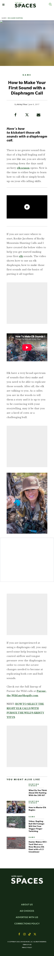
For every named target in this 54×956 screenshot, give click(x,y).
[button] (3, 4)
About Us (27, 904)
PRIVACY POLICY (27, 947)
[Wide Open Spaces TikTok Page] (29, 934)
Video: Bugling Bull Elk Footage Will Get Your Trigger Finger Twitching (36, 826)
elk (21, 256)
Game (4, 18)
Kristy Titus (22, 104)
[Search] (50, 4)
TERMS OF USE (27, 944)
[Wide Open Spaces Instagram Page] (24, 934)
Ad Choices (27, 911)
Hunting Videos (34, 785)
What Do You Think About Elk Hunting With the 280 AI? (38, 793)
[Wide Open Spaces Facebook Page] (19, 934)
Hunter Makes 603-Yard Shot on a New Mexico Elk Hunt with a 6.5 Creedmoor (38, 847)
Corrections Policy (27, 923)
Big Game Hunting (15, 18)
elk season (23, 168)
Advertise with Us (27, 917)
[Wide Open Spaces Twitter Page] (35, 934)
